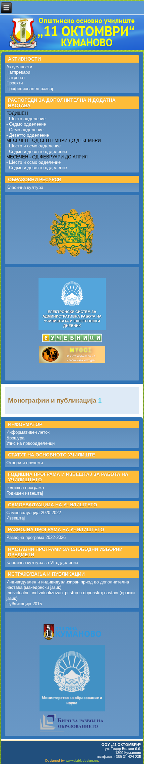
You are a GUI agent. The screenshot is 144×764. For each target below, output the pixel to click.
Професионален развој (29, 88)
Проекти (14, 82)
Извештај (15, 517)
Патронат (15, 77)
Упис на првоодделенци (30, 443)
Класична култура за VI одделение (42, 562)
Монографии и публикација (52, 400)
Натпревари (18, 72)
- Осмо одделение (25, 129)
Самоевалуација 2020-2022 (33, 512)
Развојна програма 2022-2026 (36, 537)
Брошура (15, 437)
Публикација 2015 (24, 603)
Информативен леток (28, 432)
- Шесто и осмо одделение (33, 145)
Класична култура (24, 187)
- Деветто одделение (27, 135)
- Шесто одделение (26, 118)
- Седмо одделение (26, 124)
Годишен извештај (24, 493)
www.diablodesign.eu (82, 760)
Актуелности (19, 66)
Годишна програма (25, 487)
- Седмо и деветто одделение (36, 151)
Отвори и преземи (24, 462)
